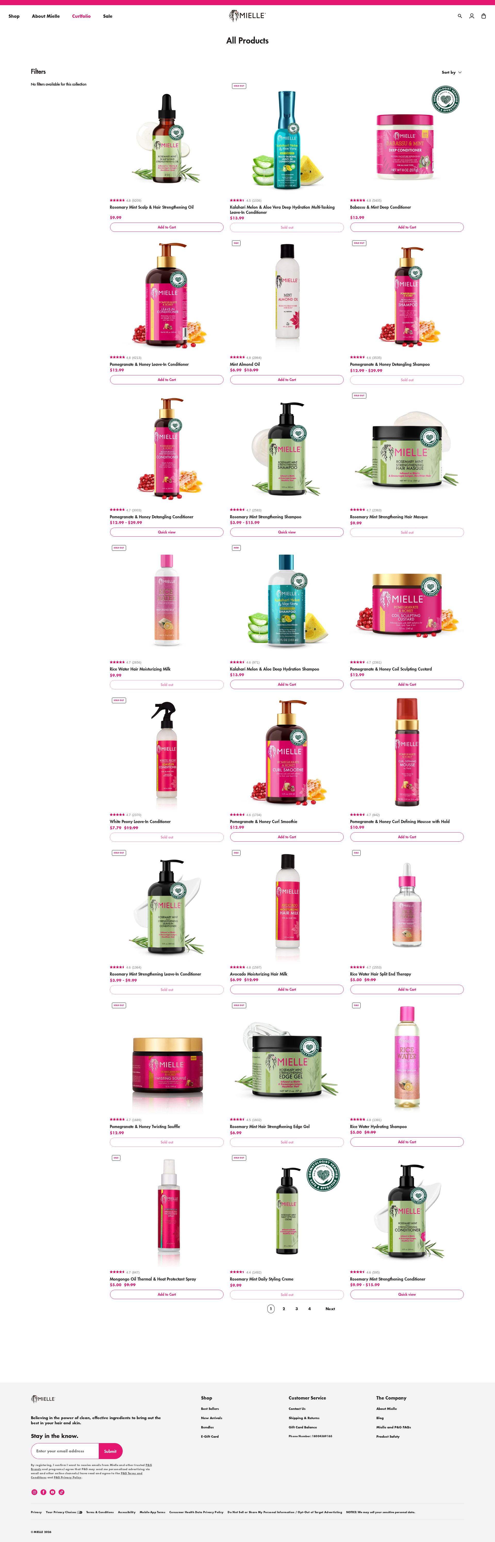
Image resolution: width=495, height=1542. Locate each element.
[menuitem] (36, 1511)
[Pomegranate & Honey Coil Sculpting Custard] (407, 600)
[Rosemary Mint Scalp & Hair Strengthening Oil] (167, 138)
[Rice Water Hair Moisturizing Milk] (167, 600)
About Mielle (386, 1408)
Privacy (36, 1512)
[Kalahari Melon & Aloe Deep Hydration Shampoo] (287, 600)
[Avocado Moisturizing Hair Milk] (287, 905)
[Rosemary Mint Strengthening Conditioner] (407, 1210)
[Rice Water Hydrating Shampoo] (407, 1057)
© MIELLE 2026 (41, 1532)
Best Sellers (210, 1408)
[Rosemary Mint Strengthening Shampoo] (287, 448)
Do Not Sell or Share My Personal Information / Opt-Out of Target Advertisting (285, 1512)
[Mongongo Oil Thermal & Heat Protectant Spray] (167, 1210)
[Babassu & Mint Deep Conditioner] (407, 138)
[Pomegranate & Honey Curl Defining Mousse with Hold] (407, 752)
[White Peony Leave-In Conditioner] (167, 752)
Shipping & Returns (304, 1418)
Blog (380, 1418)
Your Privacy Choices (61, 1512)
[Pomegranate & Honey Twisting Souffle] (167, 1057)
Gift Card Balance (303, 1427)
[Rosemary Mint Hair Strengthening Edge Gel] (287, 1057)
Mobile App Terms (152, 1512)
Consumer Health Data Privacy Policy (196, 1512)
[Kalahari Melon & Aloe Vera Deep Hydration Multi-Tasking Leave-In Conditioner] (287, 138)
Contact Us (297, 1408)
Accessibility (127, 1512)
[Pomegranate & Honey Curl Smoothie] (287, 752)
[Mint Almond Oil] (287, 295)
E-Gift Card (210, 1436)
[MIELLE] (50, 1401)
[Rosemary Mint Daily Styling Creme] (287, 1210)
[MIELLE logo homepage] (247, 16)
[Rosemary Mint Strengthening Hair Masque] (407, 448)
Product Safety (388, 1436)
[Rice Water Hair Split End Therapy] (407, 905)
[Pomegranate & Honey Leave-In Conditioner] (167, 295)
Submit (112, 1453)
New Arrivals (211, 1418)
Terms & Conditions (100, 1512)
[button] (484, 16)
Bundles (207, 1427)
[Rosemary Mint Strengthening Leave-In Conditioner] (167, 905)
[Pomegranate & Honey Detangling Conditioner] (167, 448)
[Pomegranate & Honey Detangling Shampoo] (407, 295)
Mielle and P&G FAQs (393, 1427)
